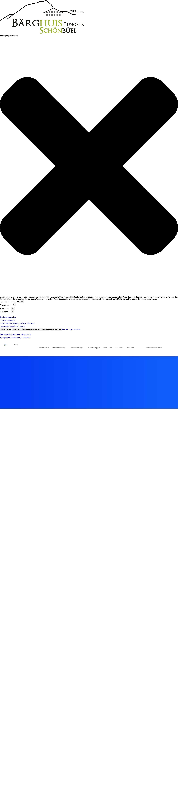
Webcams (107, 348)
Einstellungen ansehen (31, 329)
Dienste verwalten (7, 320)
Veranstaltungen (77, 348)
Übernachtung (58, 348)
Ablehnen (16, 329)
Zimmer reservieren (153, 348)
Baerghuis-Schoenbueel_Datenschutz (15, 334)
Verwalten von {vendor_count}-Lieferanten (17, 323)
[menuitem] (42, 347)
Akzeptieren (6, 329)
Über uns (130, 348)
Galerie (119, 348)
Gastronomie (43, 348)
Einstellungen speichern (51, 329)
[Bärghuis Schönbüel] (15, 348)
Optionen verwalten (8, 317)
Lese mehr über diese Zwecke (12, 327)
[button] (89, 166)
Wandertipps (94, 348)
